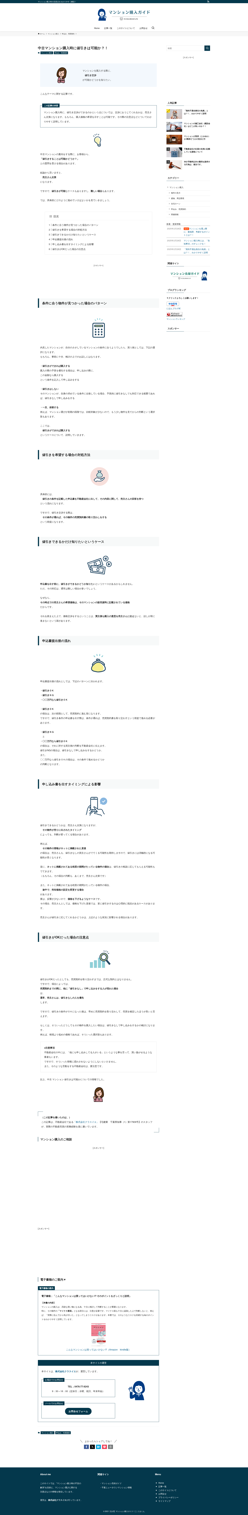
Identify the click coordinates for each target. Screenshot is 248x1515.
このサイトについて (167, 1490)
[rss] (208, 1)
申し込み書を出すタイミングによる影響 (73, 244)
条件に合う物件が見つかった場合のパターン (75, 225)
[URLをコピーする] (110, 1447)
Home (161, 1482)
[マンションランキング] (174, 315)
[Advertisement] (98, 276)
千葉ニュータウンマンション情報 (117, 1487)
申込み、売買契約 (61, 53)
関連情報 (175, 214)
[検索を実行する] (207, 48)
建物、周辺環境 (177, 198)
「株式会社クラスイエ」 (86, 1122)
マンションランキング (175, 319)
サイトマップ (164, 1500)
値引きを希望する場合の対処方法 (69, 229)
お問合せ (162, 1493)
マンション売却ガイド (112, 1483)
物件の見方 (175, 193)
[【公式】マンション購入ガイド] (124, 14)
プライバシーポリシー (168, 1497)
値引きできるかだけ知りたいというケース (74, 234)
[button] (86, 1447)
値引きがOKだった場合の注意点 (69, 249)
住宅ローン (175, 203)
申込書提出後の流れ (62, 239)
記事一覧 (162, 1486)
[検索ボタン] (153, 28)
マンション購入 (46, 53)
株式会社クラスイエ (65, 1371)
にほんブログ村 (173, 308)
